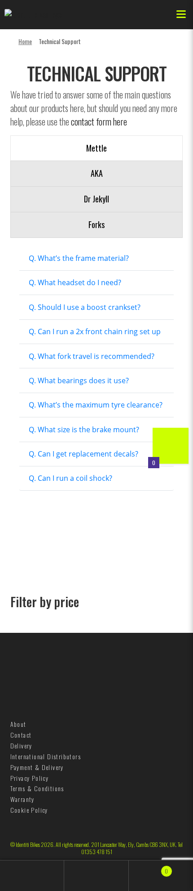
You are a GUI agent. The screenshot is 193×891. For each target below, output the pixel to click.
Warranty (22, 799)
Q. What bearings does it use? (79, 380)
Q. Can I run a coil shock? (70, 478)
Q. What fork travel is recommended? (91, 356)
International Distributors (45, 756)
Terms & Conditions (37, 788)
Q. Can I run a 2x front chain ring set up (95, 331)
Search (96, 875)
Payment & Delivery (37, 767)
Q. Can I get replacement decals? (83, 454)
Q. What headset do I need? (75, 282)
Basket (149, 867)
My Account (32, 875)
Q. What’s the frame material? (79, 258)
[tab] (96, 148)
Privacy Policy (29, 778)
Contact (21, 734)
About (18, 724)
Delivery (21, 745)
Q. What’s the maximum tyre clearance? (95, 405)
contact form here (99, 121)
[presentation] (96, 148)
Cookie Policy (29, 810)
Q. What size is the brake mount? (84, 429)
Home (25, 41)
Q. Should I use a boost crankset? (84, 307)
